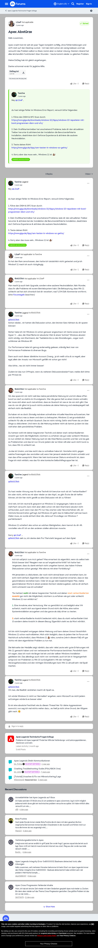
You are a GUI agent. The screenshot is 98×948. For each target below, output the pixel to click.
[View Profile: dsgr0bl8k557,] (10, 863)
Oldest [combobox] (89, 174)
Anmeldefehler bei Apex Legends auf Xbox (35, 797)
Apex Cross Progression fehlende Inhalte (34, 885)
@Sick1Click (13, 319)
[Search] (72, 3)
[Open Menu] (91, 11)
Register (80, 4)
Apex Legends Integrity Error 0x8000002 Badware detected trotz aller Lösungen (48, 862)
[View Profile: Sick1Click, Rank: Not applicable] (10, 280)
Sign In (89, 4)
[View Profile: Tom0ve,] (14, 94)
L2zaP (18, 22)
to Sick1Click (34, 313)
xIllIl (16, 809)
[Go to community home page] (18, 3)
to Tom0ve (37, 254)
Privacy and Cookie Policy (46, 936)
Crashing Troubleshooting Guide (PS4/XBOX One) (37, 768)
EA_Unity (17, 772)
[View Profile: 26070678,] (10, 887)
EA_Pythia (18, 764)
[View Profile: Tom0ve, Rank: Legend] (10, 183)
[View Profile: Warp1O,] (10, 820)
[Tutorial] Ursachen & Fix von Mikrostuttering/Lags (37, 776)
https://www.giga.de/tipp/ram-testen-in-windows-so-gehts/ (39, 147)
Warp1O (18, 831)
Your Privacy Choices (48, 944)
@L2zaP (19, 100)
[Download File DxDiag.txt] (23, 72)
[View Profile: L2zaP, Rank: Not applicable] (11, 23)
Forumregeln (19, 294)
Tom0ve (21, 93)
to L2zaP (40, 278)
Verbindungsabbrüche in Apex (29, 840)
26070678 (19, 897)
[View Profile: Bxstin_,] (10, 842)
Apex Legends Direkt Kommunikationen (32, 760)
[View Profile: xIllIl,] (10, 799)
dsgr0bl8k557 (20, 876)
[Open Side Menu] (6, 4)
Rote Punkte (21, 819)
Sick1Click (19, 278)
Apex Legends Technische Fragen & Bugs (22, 11)
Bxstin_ (18, 852)
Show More (50, 906)
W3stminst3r (19, 780)
